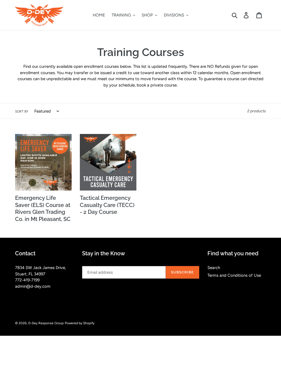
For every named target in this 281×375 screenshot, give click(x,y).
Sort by (21, 111)
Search (213, 267)
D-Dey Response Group (46, 323)
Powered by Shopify (79, 323)
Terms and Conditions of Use (234, 275)
